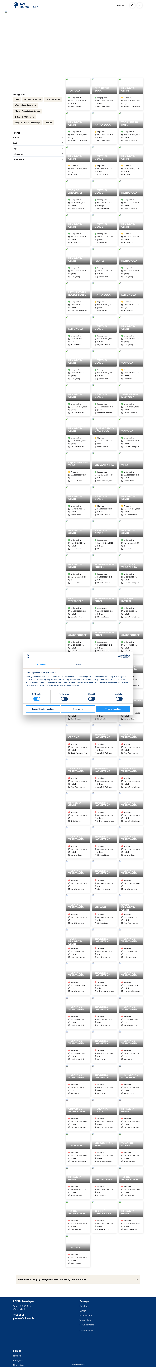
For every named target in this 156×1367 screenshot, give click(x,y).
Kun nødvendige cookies (43, 709)
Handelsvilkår (85, 1315)
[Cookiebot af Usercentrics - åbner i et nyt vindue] (119, 656)
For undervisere (86, 1324)
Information (85, 1320)
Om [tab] (114, 664)
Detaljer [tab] (78, 664)
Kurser (17, 57)
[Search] (132, 5)
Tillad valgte (78, 709)
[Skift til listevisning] (141, 74)
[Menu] (139, 5)
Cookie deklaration (78, 1364)
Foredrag (83, 1306)
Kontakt (121, 5)
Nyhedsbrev (18, 1365)
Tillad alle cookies (113, 709)
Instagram (18, 1360)
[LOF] (30, 5)
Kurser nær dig (86, 1330)
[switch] (64, 699)
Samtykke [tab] (41, 665)
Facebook (17, 1355)
